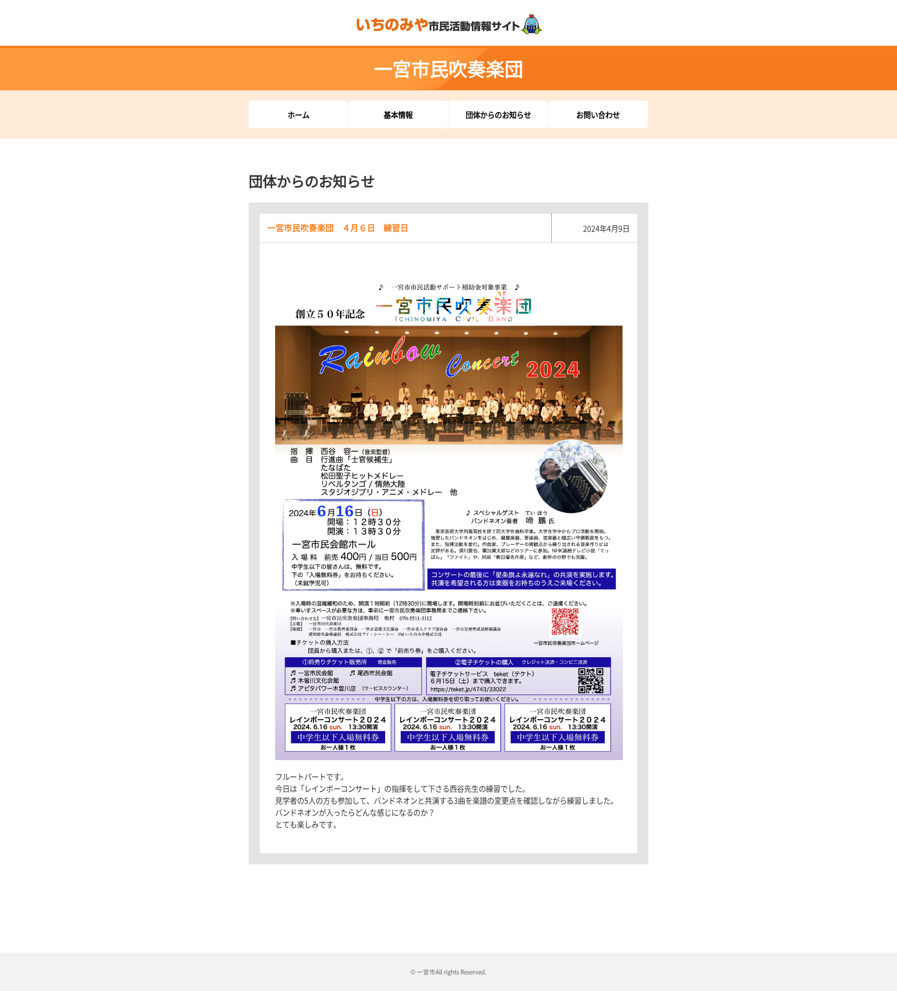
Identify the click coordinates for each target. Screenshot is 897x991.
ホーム (298, 114)
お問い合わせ (598, 114)
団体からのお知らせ (498, 114)
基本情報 (398, 114)
